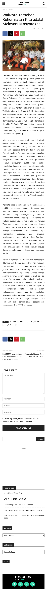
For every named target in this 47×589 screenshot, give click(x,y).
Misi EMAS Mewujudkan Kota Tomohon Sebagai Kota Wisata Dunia (12, 356)
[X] (10, 33)
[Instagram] (20, 584)
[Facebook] (5, 33)
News (11, 9)
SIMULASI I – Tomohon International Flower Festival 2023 (24, 516)
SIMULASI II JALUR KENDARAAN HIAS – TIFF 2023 (23, 510)
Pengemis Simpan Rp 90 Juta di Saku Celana (34, 355)
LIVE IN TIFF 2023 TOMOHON (15, 499)
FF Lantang (24, 322)
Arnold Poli (14, 322)
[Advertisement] (24, 313)
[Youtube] (32, 584)
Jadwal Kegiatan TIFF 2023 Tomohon (18, 505)
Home (5, 9)
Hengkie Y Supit (36, 322)
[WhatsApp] (22, 33)
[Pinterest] (16, 33)
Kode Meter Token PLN (13, 493)
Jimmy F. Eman (9, 325)
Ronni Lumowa (22, 325)
